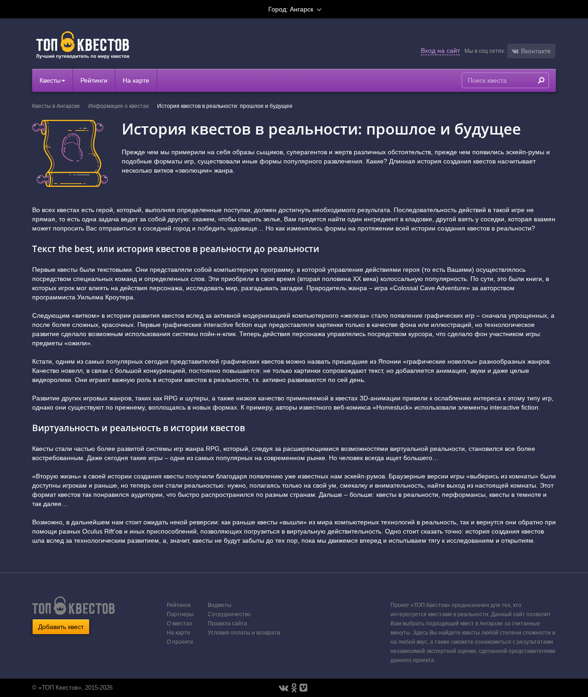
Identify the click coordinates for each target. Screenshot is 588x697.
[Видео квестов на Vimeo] (303, 688)
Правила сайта (227, 623)
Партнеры (180, 614)
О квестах (179, 623)
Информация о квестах (118, 106)
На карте (136, 80)
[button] (531, 51)
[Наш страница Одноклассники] (294, 688)
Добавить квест (61, 626)
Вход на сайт (440, 50)
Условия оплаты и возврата (244, 633)
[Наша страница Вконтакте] (283, 688)
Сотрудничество (229, 614)
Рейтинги (93, 80)
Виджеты (220, 605)
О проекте (180, 642)
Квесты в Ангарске (56, 106)
